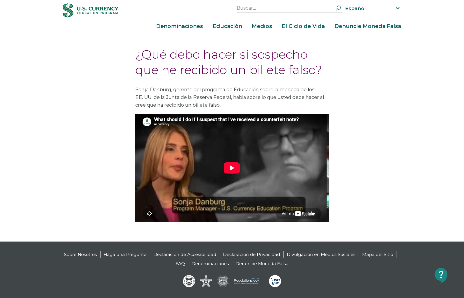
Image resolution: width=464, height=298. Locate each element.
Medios (262, 26)
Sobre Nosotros (80, 254)
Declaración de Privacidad (251, 254)
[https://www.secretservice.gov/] (206, 281)
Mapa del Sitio (377, 254)
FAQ (180, 263)
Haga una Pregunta (125, 254)
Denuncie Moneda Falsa (367, 26)
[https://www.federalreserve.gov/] (223, 281)
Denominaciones (179, 26)
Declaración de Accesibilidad (184, 254)
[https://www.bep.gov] (189, 281)
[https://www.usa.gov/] (275, 281)
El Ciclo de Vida (303, 26)
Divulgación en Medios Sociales (321, 254)
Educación (227, 26)
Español (355, 8)
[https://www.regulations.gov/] (249, 281)
